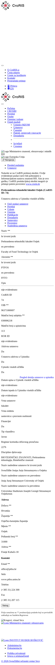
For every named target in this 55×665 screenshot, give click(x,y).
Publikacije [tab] (12, 214)
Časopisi (17, 130)
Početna (11, 108)
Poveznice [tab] (12, 223)
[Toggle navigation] (2, 65)
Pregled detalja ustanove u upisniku (37, 377)
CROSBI (11, 111)
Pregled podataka (15, 165)
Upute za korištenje (16, 75)
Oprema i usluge (15, 119)
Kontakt (11, 78)
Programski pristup (16, 80)
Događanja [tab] (12, 217)
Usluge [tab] (10, 209)
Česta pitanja (13, 72)
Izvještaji (17, 143)
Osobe (10, 116)
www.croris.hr (33, 184)
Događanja (18, 135)
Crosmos (17, 146)
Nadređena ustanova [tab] (17, 225)
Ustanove (18, 127)
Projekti (11, 114)
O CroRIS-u (13, 70)
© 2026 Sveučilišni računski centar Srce (20, 661)
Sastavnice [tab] (12, 220)
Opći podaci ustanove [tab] (17, 204)
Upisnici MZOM (21, 124)
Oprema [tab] (11, 212)
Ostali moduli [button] (13, 122)
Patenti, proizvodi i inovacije (27, 133)
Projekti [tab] (11, 206)
